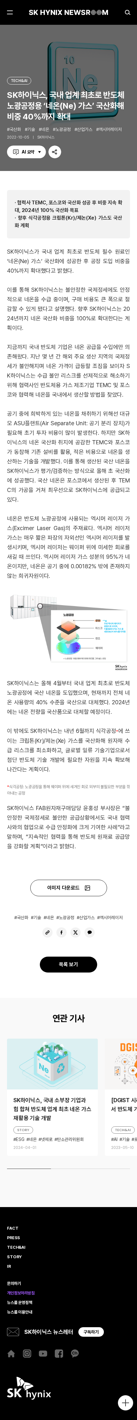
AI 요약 (28, 151)
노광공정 (63, 129)
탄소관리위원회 (70, 1139)
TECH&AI (19, 80)
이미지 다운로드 (63, 888)
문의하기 (14, 1283)
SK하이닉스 (45, 137)
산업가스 (84, 129)
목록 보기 (68, 964)
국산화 (15, 129)
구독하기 (91, 1332)
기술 (31, 129)
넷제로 (47, 1139)
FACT (12, 1228)
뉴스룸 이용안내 (19, 1312)
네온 (45, 129)
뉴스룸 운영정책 (19, 1303)
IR (9, 1266)
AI (116, 1139)
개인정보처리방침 (21, 1293)
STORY (23, 1129)
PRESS (13, 1238)
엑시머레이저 (110, 129)
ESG (20, 1139)
